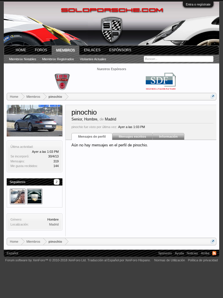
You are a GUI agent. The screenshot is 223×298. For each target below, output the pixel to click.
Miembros (65, 50)
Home (21, 50)
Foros (41, 50)
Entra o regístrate (198, 4)
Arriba (205, 253)
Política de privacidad (203, 260)
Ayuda (179, 253)
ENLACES (92, 50)
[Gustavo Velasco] (18, 196)
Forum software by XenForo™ (46, 260)
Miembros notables (22, 59)
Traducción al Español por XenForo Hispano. (119, 260)
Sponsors (165, 253)
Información (168, 136)
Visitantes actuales (93, 59)
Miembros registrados (58, 59)
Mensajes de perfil (92, 136)
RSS (214, 253)
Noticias (192, 253)
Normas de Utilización (169, 260)
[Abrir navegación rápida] (213, 96)
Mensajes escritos (132, 136)
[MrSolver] (34, 196)
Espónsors (120, 50)
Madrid (54, 224)
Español (12, 253)
